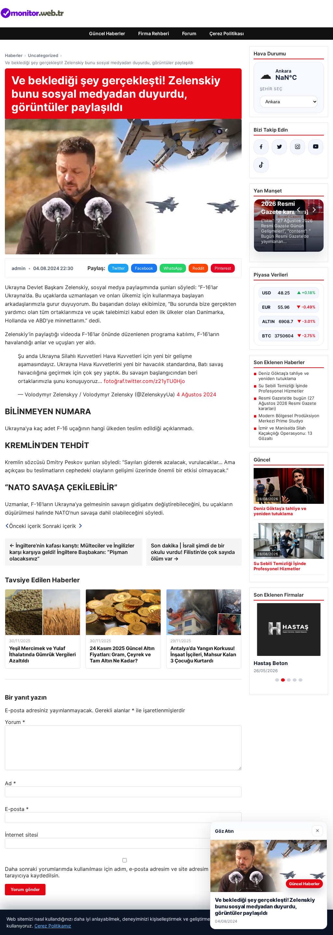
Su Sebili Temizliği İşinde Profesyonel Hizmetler (283, 388)
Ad (10, 783)
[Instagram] (297, 146)
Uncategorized (43, 55)
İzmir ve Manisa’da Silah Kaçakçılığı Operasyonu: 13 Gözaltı (285, 433)
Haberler (13, 55)
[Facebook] (261, 146)
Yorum (15, 722)
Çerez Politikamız (52, 925)
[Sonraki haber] (313, 209)
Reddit (198, 268)
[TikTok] (261, 165)
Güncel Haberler (107, 33)
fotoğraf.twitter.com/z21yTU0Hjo (144, 381)
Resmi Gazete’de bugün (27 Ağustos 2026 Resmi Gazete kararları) (287, 403)
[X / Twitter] (279, 146)
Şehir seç (271, 88)
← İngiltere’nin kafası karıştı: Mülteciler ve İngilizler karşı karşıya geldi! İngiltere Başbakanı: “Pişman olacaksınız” (71, 552)
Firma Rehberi (153, 33)
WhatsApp (173, 268)
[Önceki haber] (299, 209)
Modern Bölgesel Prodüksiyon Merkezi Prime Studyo (289, 418)
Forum (189, 33)
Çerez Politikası (226, 33)
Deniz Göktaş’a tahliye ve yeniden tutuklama (284, 376)
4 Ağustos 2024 (196, 394)
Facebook (144, 268)
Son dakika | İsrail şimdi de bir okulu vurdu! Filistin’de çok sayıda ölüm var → (193, 552)
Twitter (118, 268)
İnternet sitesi (21, 834)
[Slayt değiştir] (277, 680)
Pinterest (223, 268)
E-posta (17, 809)
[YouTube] (315, 146)
